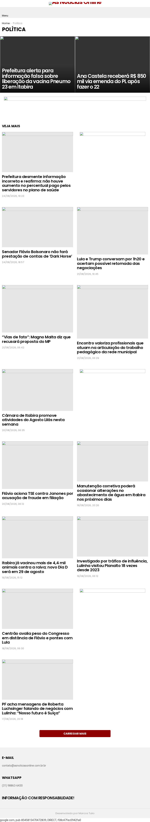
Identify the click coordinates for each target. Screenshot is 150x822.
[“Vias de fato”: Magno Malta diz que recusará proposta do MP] (37, 308)
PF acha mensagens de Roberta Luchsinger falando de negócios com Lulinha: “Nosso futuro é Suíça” (37, 708)
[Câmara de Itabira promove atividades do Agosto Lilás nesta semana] (37, 390)
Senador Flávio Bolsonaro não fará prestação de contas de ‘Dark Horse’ (37, 254)
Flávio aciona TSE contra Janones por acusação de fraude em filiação (37, 496)
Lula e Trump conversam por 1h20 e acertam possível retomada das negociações (111, 263)
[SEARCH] (145, 12)
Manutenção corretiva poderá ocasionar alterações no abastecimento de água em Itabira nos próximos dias (111, 492)
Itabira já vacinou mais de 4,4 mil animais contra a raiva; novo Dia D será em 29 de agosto (35, 567)
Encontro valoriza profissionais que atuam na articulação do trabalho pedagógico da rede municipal (110, 347)
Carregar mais (74, 734)
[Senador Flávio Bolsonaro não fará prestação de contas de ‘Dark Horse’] (37, 227)
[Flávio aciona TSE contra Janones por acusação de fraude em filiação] (37, 465)
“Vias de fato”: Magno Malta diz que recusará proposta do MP (36, 339)
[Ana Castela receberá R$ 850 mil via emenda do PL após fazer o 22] (112, 64)
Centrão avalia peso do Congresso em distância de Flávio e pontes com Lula (37, 638)
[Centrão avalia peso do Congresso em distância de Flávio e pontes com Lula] (37, 609)
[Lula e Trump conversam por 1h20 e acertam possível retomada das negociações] (112, 230)
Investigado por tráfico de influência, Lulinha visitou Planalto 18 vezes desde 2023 (112, 565)
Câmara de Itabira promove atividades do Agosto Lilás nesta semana (33, 420)
